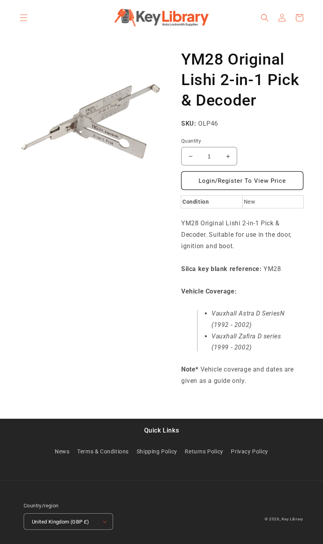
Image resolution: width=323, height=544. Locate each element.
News (62, 451)
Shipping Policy (157, 451)
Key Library (292, 519)
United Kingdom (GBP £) (60, 522)
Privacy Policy (249, 451)
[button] (23, 17)
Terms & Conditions (103, 451)
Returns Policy (204, 451)
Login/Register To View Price (242, 180)
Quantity (191, 141)
